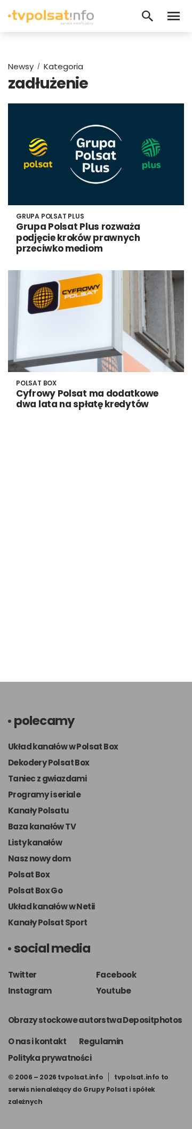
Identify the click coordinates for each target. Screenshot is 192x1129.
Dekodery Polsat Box (49, 762)
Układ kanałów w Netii (51, 906)
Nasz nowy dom (39, 858)
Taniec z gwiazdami (47, 778)
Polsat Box (29, 874)
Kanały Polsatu (38, 810)
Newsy (21, 66)
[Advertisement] (96, 548)
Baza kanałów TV (42, 826)
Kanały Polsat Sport (47, 922)
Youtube (113, 990)
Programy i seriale (44, 794)
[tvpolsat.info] (51, 22)
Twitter (22, 974)
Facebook (116, 974)
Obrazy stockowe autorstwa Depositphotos (95, 1020)
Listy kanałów (35, 842)
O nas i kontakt (37, 1041)
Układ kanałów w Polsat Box (63, 746)
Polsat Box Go (35, 890)
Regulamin (101, 1041)
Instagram (30, 990)
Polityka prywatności (49, 1057)
